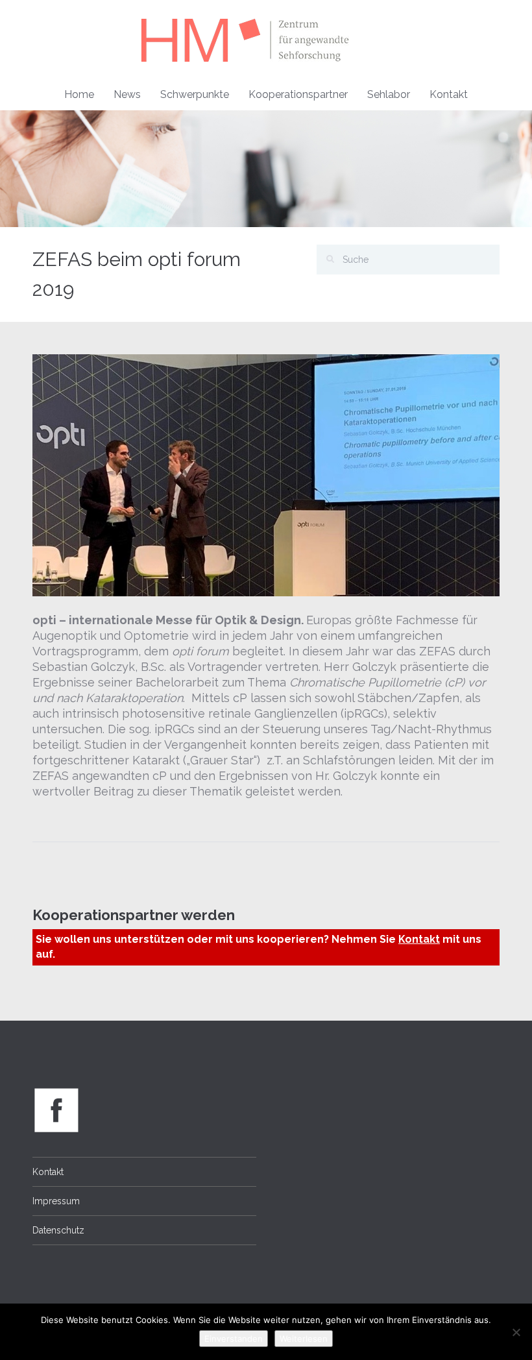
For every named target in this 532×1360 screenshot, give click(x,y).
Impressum (56, 1201)
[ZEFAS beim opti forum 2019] (266, 474)
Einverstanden (233, 1338)
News (127, 94)
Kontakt (448, 94)
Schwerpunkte (194, 94)
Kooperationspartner (298, 94)
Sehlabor (388, 94)
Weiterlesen (304, 1338)
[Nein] (515, 1332)
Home (79, 94)
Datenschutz (58, 1230)
